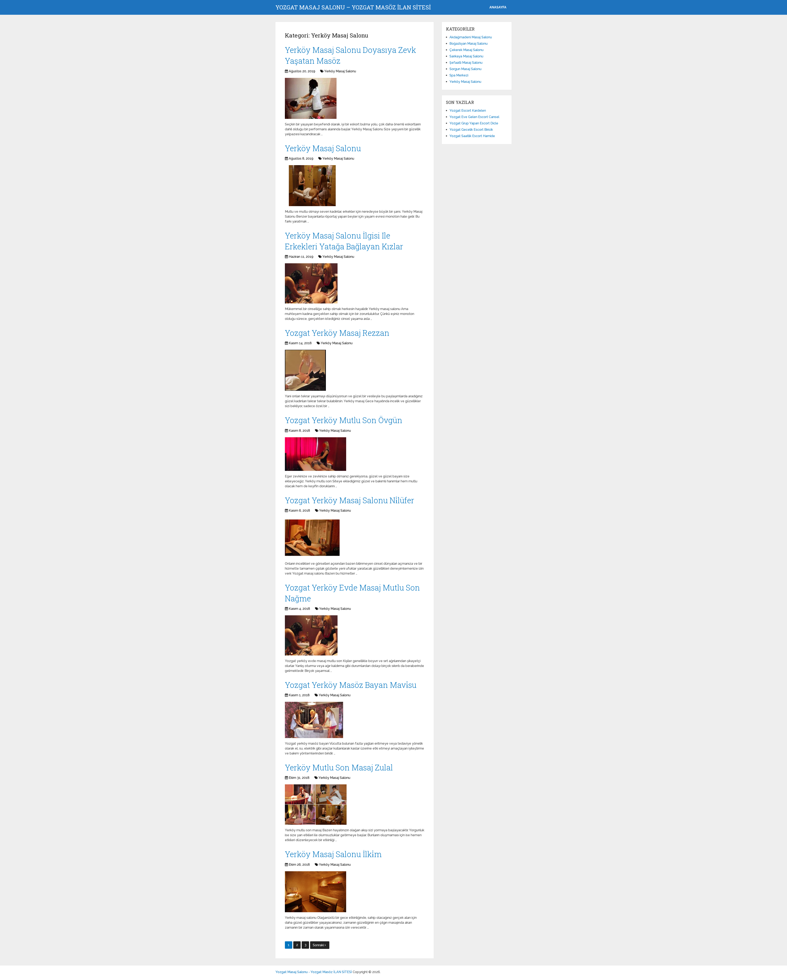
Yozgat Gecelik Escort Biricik (471, 130)
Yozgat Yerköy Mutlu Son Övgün (343, 420)
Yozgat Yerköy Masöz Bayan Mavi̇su (350, 685)
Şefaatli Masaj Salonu (465, 63)
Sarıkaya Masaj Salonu (466, 56)
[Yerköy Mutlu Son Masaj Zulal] (316, 804)
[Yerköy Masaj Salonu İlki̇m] (315, 891)
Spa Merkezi (458, 75)
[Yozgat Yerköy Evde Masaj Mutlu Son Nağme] (311, 635)
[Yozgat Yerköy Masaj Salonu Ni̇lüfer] (312, 537)
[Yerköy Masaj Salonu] (312, 185)
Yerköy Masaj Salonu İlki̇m (333, 854)
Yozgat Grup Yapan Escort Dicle (473, 123)
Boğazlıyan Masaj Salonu (468, 43)
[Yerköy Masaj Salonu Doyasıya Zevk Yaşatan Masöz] (311, 98)
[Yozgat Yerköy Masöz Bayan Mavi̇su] (314, 720)
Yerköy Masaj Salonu (340, 71)
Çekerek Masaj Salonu (466, 50)
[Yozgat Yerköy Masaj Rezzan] (305, 370)
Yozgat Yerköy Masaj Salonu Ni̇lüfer (349, 500)
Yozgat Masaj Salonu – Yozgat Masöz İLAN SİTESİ (353, 7)
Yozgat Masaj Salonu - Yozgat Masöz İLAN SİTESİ (313, 972)
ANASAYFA (497, 7)
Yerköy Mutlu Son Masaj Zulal (339, 767)
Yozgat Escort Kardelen (467, 110)
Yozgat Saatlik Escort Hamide (472, 136)
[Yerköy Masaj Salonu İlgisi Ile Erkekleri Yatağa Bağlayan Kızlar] (311, 283)
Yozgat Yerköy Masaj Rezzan (337, 333)
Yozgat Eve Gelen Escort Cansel (474, 117)
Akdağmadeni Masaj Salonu (470, 37)
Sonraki (319, 945)
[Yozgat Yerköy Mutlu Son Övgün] (315, 454)
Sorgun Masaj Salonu (465, 69)
